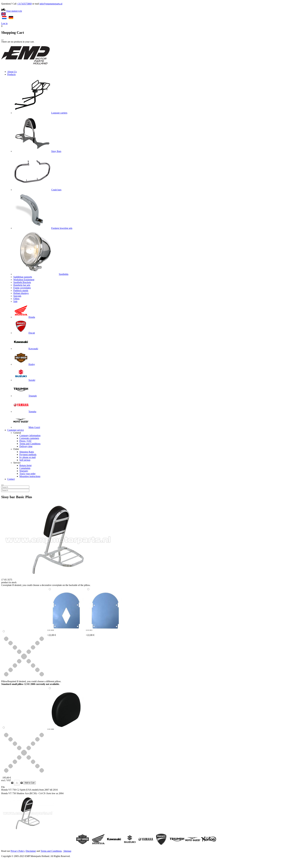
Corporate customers (29, 438)
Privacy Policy (17, 851)
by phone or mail (27, 457)
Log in (4, 23)
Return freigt (25, 465)
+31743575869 (24, 3)
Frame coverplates (22, 287)
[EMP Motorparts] (25, 66)
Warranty (23, 471)
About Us (12, 71)
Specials (17, 296)
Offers (16, 298)
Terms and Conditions (29, 443)
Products (11, 74)
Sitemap (67, 851)
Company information (29, 435)
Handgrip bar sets (21, 285)
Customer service (15, 430)
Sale (15, 301)
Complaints (24, 468)
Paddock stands (20, 290)
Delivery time (25, 446)
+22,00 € (51, 633)
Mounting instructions (29, 476)
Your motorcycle (13, 11)
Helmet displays (21, 293)
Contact (11, 479)
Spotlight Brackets (22, 282)
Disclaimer (31, 851)
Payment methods (27, 454)
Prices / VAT (25, 441)
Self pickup (24, 460)
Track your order (27, 473)
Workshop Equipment (23, 279)
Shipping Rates (26, 452)
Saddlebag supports (22, 277)
